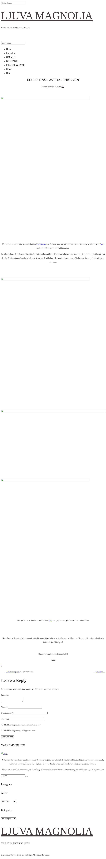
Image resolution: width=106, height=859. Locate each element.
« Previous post (12, 672)
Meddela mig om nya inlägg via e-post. (20, 731)
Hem (8, 49)
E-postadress (7, 713)
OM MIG (10, 57)
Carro (102, 244)
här (50, 620)
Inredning (10, 53)
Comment (5, 695)
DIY (8, 73)
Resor (9, 69)
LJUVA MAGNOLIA (47, 16)
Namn (4, 707)
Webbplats (5, 719)
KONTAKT (11, 61)
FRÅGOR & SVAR (15, 65)
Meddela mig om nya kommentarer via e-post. (22, 725)
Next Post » (100, 672)
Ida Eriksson (41, 244)
